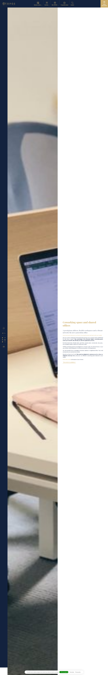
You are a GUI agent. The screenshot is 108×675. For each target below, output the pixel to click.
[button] (4, 347)
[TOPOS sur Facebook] (5, 338)
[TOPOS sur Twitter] (2, 338)
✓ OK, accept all (64, 672)
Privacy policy (77, 672)
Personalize (72, 672)
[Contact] (5, 342)
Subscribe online (67, 359)
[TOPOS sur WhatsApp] (2, 342)
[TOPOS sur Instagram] (2, 340)
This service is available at (69, 362)
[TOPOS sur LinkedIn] (5, 340)
